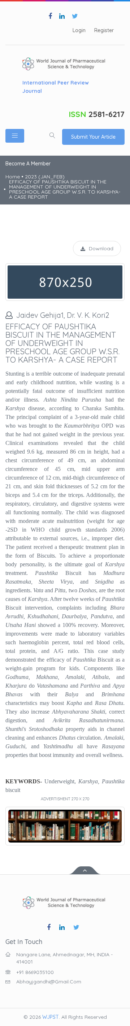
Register (104, 30)
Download (101, 248)
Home (12, 176)
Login (79, 30)
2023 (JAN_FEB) (45, 176)
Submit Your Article (93, 137)
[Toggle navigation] (14, 136)
